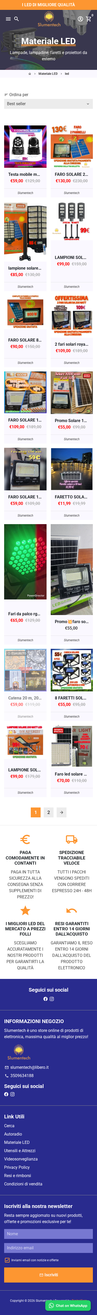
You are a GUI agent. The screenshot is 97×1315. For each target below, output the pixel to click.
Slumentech (44, 1301)
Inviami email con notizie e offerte (34, 1260)
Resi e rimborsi (17, 1175)
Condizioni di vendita (23, 1184)
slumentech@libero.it (27, 1067)
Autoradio (13, 1134)
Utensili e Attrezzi (19, 1150)
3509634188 (19, 1075)
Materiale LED (48, 74)
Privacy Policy (17, 1167)
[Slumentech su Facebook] (45, 999)
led (67, 74)
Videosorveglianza (21, 1159)
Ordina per (16, 94)
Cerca (9, 1125)
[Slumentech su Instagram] (52, 999)
